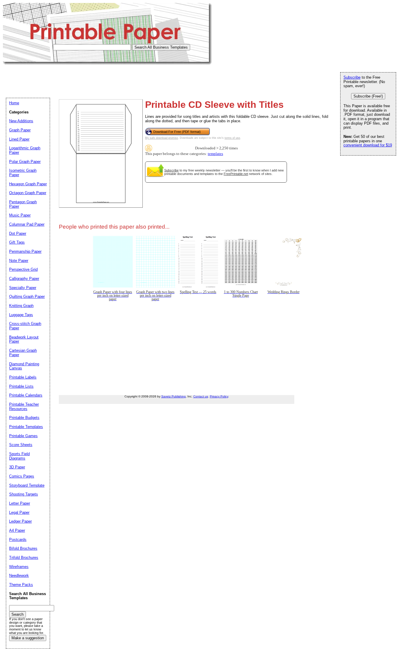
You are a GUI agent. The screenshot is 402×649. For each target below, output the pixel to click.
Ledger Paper (20, 521)
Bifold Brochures (23, 548)
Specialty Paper (22, 287)
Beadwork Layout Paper (24, 339)
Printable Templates (26, 427)
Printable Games (23, 436)
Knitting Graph (21, 305)
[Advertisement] (110, 78)
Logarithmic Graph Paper (24, 150)
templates (215, 154)
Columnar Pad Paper (26, 224)
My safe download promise (161, 137)
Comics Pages (21, 476)
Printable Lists (21, 386)
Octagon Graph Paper (27, 193)
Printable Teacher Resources (24, 406)
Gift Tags (17, 242)
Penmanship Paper (25, 251)
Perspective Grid (23, 269)
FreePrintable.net (236, 174)
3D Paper (17, 467)
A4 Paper (17, 530)
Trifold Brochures (23, 557)
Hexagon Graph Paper (28, 184)
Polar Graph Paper (25, 161)
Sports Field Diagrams (19, 456)
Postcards (17, 539)
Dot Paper (17, 233)
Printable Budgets (24, 417)
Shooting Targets (23, 494)
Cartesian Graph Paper (23, 352)
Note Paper (18, 260)
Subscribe (171, 170)
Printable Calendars (25, 395)
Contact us (200, 396)
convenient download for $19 (367, 145)
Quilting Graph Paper (27, 296)
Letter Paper (19, 503)
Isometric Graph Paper (22, 172)
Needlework (19, 575)
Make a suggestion (27, 638)
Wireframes (19, 566)
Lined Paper (19, 139)
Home (14, 103)
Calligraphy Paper (24, 278)
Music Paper (20, 215)
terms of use (232, 137)
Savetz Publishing (173, 396)
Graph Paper (20, 130)
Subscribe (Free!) (368, 96)
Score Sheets (20, 444)
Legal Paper (19, 512)
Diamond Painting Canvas (24, 366)
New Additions (21, 121)
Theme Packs (21, 584)
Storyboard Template (26, 485)
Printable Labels (22, 377)
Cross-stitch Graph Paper (25, 325)
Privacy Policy (219, 396)
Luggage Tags (21, 315)
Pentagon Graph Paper (23, 204)
